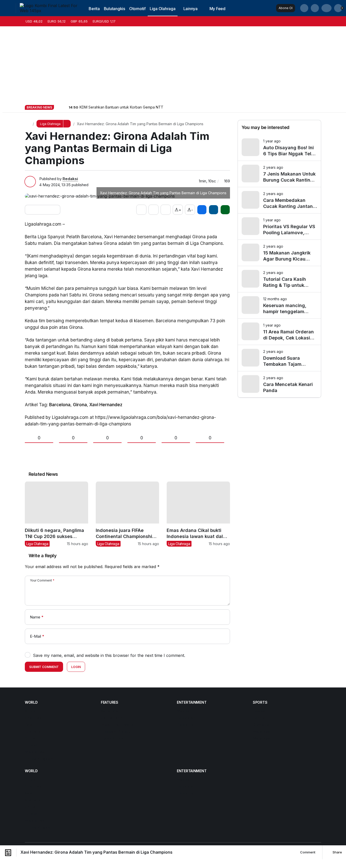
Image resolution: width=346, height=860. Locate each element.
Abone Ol (286, 8)
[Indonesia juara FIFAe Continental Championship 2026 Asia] (127, 514)
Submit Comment (44, 667)
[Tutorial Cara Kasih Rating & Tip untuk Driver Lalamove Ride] (279, 279)
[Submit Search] (304, 8)
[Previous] (58, 107)
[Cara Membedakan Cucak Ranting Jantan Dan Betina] (279, 200)
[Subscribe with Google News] (42, 209)
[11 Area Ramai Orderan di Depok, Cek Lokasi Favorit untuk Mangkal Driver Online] (279, 332)
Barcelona (59, 404)
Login (76, 667)
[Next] (64, 107)
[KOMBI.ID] (49, 7)
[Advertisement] (173, 64)
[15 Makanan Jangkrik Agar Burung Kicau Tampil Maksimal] (279, 253)
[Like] (141, 210)
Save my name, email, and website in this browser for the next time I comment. (109, 655)
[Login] (326, 8)
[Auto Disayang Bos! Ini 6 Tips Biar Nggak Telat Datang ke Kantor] (279, 148)
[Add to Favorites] (153, 210)
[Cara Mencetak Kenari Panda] (279, 384)
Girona (80, 404)
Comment (307, 852)
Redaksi (70, 178)
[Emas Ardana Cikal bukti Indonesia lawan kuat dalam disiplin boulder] (198, 514)
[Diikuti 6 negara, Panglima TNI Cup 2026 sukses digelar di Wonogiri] (56, 514)
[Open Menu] (8, 8)
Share (337, 852)
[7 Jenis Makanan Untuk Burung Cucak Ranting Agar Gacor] (279, 174)
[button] (315, 8)
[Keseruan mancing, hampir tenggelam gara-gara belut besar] (279, 305)
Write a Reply (42, 555)
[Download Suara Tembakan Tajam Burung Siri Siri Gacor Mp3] (279, 358)
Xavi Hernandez (105, 404)
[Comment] (166, 210)
